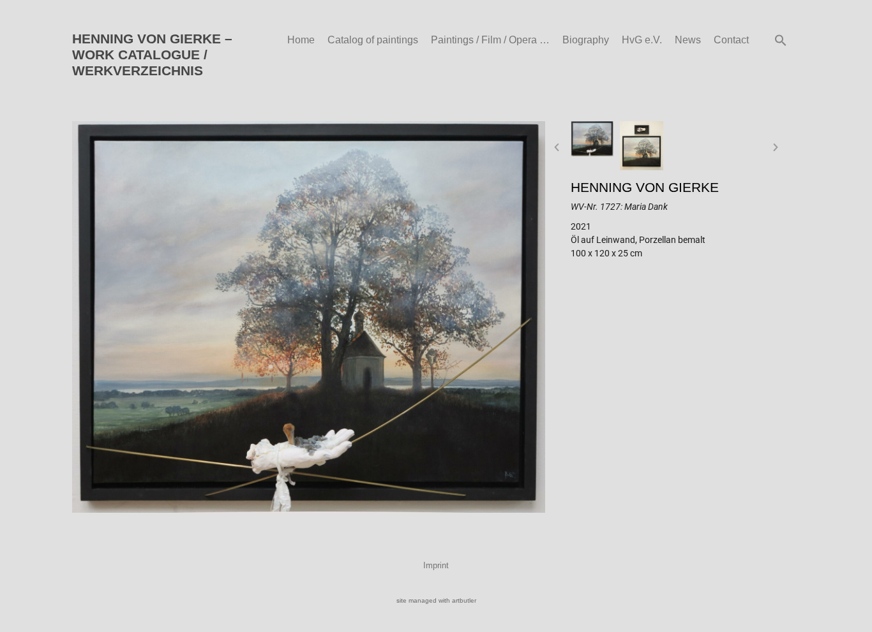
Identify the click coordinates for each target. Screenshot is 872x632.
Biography (585, 39)
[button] (781, 40)
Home (301, 39)
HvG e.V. (642, 39)
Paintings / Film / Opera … (490, 39)
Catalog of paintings (372, 39)
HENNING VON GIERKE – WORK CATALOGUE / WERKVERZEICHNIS (152, 54)
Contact (731, 39)
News (688, 39)
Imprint (436, 565)
